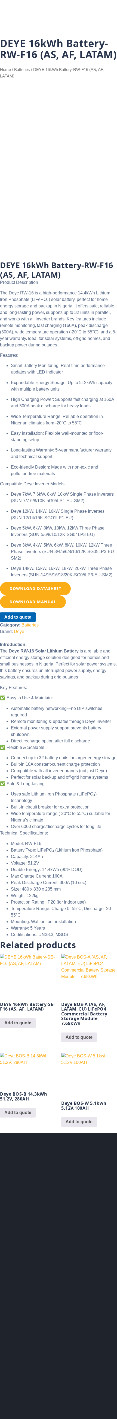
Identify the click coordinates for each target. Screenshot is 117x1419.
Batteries (22, 69)
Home (5, 69)
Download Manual (33, 601)
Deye (19, 631)
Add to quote (17, 617)
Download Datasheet (35, 588)
